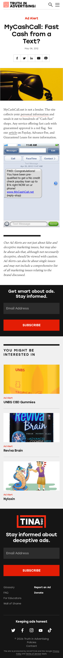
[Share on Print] (45, 58)
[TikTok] (49, 630)
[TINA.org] (31, 521)
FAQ (6, 592)
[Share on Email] (38, 58)
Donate (38, 592)
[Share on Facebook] (17, 58)
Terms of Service (33, 654)
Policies (31, 642)
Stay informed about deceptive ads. (31, 537)
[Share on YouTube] (40, 630)
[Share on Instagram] (31, 630)
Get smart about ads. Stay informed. (31, 294)
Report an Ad (42, 587)
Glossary (9, 587)
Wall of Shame (12, 603)
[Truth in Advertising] (20, 5)
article (13, 132)
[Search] (50, 5)
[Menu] (57, 5)
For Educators (12, 598)
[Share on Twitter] (24, 58)
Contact (31, 646)
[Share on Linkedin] (31, 58)
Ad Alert (31, 18)
